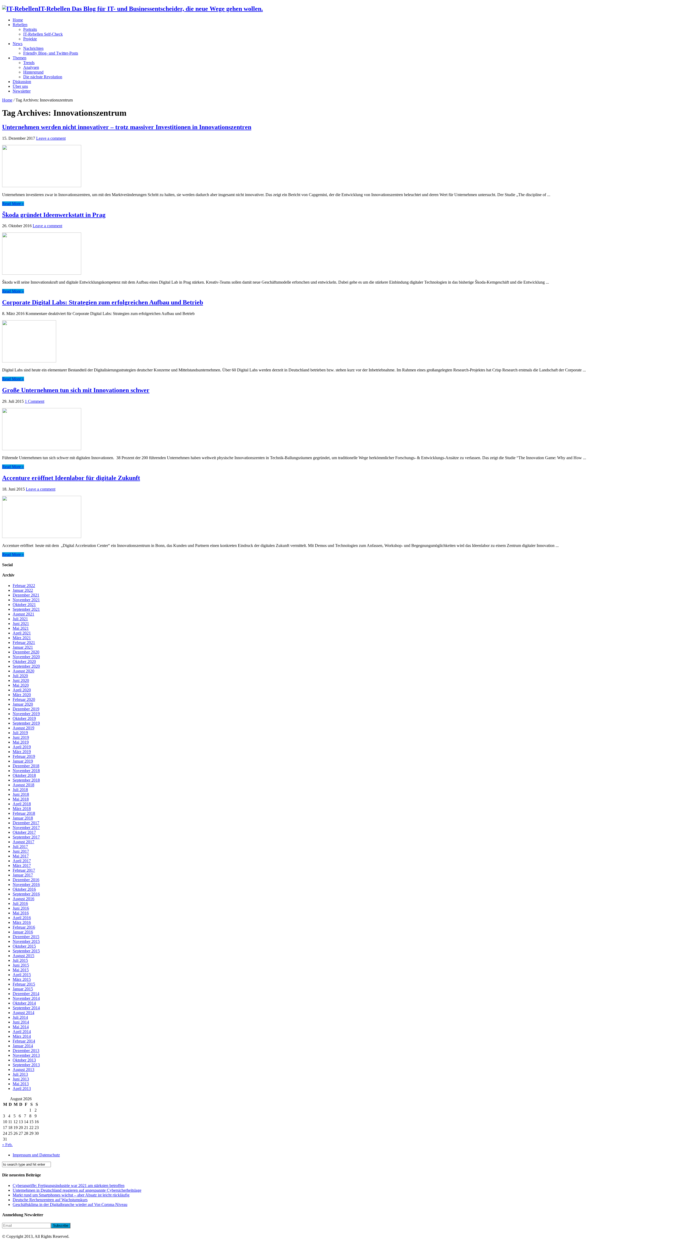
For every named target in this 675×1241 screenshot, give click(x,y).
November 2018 (26, 770)
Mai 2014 (21, 1027)
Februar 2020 (24, 699)
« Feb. (7, 1144)
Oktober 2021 (24, 604)
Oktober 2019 (24, 718)
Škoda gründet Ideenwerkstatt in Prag (53, 214)
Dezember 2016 (26, 880)
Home (18, 20)
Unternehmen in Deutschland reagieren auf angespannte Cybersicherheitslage (77, 1190)
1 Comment (34, 401)
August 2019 (23, 728)
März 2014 (22, 1036)
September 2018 (26, 780)
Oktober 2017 (24, 832)
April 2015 (22, 974)
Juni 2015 (21, 965)
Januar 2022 (23, 590)
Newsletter (22, 91)
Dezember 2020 (26, 652)
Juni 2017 (21, 851)
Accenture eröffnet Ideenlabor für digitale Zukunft (71, 477)
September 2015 (26, 951)
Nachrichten (33, 48)
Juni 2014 (21, 1022)
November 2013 (26, 1055)
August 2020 (23, 671)
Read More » (13, 203)
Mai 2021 (21, 628)
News (17, 43)
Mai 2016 (21, 913)
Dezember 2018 (26, 766)
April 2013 (22, 1088)
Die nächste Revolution (42, 77)
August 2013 (23, 1069)
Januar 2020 (23, 704)
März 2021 (22, 638)
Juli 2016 (20, 903)
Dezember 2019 (26, 709)
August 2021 (23, 614)
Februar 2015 (24, 984)
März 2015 (22, 979)
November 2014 (26, 998)
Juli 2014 (20, 1017)
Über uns (20, 86)
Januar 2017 (23, 875)
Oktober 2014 (24, 1003)
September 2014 (26, 1008)
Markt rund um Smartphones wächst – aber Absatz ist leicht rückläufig (71, 1195)
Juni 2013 (21, 1079)
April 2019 (22, 747)
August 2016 (23, 898)
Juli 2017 (20, 846)
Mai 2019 (21, 742)
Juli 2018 (20, 789)
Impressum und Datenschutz (36, 1155)
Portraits (30, 29)
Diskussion (22, 81)
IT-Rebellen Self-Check (43, 34)
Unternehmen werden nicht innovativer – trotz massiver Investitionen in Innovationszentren (126, 127)
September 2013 (26, 1065)
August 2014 (23, 1012)
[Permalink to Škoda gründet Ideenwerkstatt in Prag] (41, 273)
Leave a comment (51, 138)
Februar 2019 (24, 756)
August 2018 (23, 785)
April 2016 (22, 917)
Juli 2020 (20, 675)
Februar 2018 (24, 813)
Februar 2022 (24, 585)
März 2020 (22, 694)
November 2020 (26, 657)
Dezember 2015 (26, 936)
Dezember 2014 (26, 993)
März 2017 (22, 865)
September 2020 (26, 666)
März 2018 (22, 808)
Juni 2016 (21, 908)
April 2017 (22, 861)
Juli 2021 (20, 619)
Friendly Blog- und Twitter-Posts (50, 53)
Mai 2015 (21, 970)
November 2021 (26, 600)
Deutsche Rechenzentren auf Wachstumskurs (50, 1200)
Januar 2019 (23, 761)
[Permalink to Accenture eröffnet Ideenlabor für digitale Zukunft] (41, 536)
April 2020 (22, 690)
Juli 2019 (20, 732)
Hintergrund (33, 72)
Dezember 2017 (26, 823)
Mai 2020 (21, 685)
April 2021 (22, 633)
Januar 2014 (23, 1046)
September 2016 (26, 894)
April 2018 (22, 804)
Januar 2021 (23, 647)
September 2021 (26, 609)
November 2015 (26, 941)
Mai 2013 (21, 1084)
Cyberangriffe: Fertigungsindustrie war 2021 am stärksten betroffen (68, 1185)
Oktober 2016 (24, 889)
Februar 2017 (24, 870)
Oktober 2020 (24, 661)
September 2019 (26, 723)
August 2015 (23, 955)
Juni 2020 (21, 680)
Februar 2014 (24, 1041)
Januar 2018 (23, 818)
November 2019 (26, 713)
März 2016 (22, 922)
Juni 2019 (21, 737)
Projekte (30, 39)
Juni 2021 (21, 623)
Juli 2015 (20, 960)
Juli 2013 (20, 1074)
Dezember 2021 (26, 595)
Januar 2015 (23, 989)
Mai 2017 (21, 856)
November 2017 (26, 827)
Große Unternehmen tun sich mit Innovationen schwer (76, 390)
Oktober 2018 (24, 775)
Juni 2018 (21, 794)
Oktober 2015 (24, 946)
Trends (29, 62)
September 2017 (26, 837)
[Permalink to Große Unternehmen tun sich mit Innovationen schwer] (41, 449)
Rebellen (20, 24)
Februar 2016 (24, 927)
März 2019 (22, 751)
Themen (19, 58)
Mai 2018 (21, 799)
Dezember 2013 (26, 1050)
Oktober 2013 (24, 1060)
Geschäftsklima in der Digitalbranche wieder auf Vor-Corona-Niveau (70, 1204)
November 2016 (26, 884)
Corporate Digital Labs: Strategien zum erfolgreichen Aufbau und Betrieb (102, 302)
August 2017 (23, 842)
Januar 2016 (23, 932)
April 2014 (22, 1031)
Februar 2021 (24, 642)
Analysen (31, 67)
